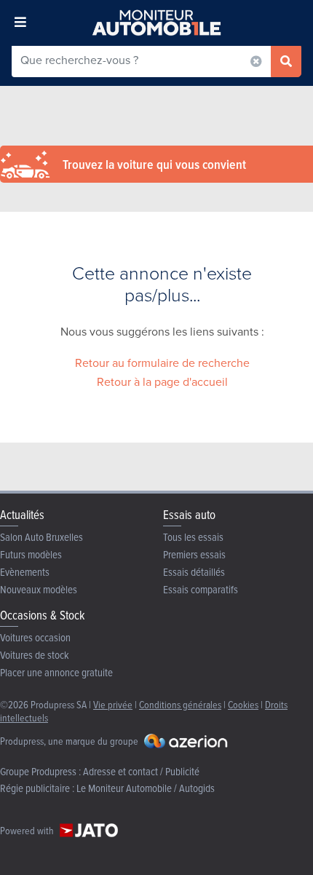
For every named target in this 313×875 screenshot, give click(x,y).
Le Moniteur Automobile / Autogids (145, 788)
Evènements (24, 571)
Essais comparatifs (200, 589)
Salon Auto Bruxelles (41, 537)
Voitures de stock (34, 654)
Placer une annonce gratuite (56, 672)
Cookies (243, 704)
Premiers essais (194, 554)
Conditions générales (180, 704)
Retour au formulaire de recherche (162, 363)
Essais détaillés (194, 571)
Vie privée (112, 704)
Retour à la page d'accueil (162, 381)
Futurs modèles (31, 554)
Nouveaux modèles (38, 589)
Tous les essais (193, 537)
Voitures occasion (35, 637)
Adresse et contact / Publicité (141, 771)
